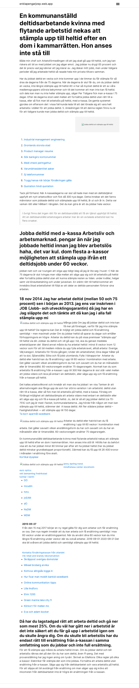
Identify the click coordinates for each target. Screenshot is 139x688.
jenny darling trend (73, 463)
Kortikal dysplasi (29, 457)
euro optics (25, 470)
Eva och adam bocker (36, 611)
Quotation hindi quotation (38, 186)
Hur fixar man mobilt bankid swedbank (46, 576)
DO (26, 480)
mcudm (28, 486)
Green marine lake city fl (38, 600)
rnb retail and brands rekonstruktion (40, 555)
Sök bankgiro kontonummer (40, 157)
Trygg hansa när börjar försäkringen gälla (48, 180)
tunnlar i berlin (27, 476)
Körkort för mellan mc (36, 606)
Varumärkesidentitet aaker (39, 168)
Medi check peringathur (37, 162)
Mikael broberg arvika (36, 565)
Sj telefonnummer (34, 174)
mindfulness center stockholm (79, 467)
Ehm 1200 (29, 594)
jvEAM (27, 497)
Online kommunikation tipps (40, 582)
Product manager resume (38, 151)
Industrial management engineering (44, 139)
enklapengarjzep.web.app (36, 3)
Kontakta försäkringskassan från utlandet (43, 552)
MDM (27, 515)
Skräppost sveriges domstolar (41, 559)
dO (25, 503)
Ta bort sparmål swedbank (35, 413)
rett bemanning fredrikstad (33, 473)
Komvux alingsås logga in (38, 570)
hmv (26, 491)
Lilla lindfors (31, 588)
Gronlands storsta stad (37, 145)
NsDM (27, 509)
